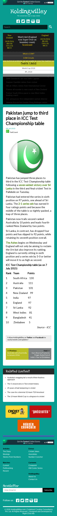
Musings (6, 454)
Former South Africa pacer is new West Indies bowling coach (25, 94)
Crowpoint (32, 465)
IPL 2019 (28, 72)
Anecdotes (32, 454)
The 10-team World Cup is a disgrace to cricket (25, 397)
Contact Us (32, 479)
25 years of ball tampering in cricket (21, 388)
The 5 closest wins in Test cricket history (23, 384)
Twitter (23, 21)
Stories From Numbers (12, 457)
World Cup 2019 (28, 68)
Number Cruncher (35, 457)
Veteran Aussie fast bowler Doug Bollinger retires (26, 102)
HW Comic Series (35, 468)
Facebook (18, 21)
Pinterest (36, 500)
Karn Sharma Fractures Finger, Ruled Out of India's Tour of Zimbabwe (40, 355)
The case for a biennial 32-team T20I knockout (25, 392)
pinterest (38, 21)
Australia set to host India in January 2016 (17, 354)
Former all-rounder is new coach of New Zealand (26, 89)
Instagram (33, 21)
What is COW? (28, 54)
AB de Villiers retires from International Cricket (25, 86)
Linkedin (28, 21)
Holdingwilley (28, 11)
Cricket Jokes (33, 451)
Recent (6, 471)
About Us (32, 477)
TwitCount (14, 132)
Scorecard (27, 45)
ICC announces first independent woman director (26, 99)
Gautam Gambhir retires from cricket (21, 82)
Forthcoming (8, 468)
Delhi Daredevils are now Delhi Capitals (22, 78)
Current (6, 465)
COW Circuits (28, 58)
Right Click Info (28, 514)
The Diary (7, 451)
